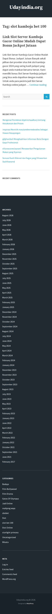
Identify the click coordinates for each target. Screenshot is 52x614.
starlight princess (10, 532)
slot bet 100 (7, 522)
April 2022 (6, 428)
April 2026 (6, 234)
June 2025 (6, 283)
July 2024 (6, 336)
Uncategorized (9, 537)
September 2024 (9, 326)
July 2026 (6, 220)
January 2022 (8, 442)
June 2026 (6, 225)
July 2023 (6, 394)
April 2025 (6, 292)
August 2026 (7, 215)
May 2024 (6, 345)
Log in (5, 564)
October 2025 (8, 263)
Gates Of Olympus (10, 498)
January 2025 (8, 307)
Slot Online (7, 527)
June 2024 (6, 341)
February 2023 (8, 413)
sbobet (5, 513)
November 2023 (9, 374)
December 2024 (9, 312)
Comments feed (9, 574)
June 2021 (6, 457)
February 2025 (8, 302)
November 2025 (9, 258)
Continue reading (38, 84)
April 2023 (6, 408)
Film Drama (7, 493)
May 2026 (6, 230)
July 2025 (6, 278)
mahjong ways (8, 508)
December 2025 (9, 254)
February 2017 (8, 461)
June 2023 (6, 399)
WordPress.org (9, 579)
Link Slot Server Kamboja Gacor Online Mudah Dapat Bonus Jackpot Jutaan (24, 41)
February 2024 (8, 360)
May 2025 (6, 287)
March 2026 (7, 239)
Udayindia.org (26, 7)
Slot (4, 518)
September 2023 (9, 384)
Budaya (5, 484)
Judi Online (7, 503)
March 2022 (7, 432)
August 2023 (7, 389)
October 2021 (8, 447)
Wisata (5, 542)
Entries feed (7, 569)
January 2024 (8, 365)
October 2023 (8, 379)
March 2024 (7, 355)
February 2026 (8, 244)
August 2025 (7, 273)
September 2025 (9, 268)
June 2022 (6, 423)
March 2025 (7, 297)
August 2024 (7, 331)
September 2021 (9, 452)
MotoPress (30, 603)
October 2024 (8, 321)
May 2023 (6, 403)
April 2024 (6, 350)
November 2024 (9, 316)
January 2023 (8, 418)
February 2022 (8, 437)
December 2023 (9, 370)
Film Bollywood (9, 489)
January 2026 (8, 249)
